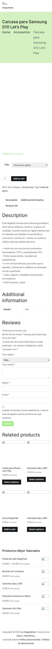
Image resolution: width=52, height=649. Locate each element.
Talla (6, 164)
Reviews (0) (12, 205)
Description (11, 200)
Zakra (19, 636)
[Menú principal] (47, 6)
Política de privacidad (29, 639)
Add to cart (19, 178)
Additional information (32, 200)
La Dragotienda (28, 632)
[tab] (11, 200)
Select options (11, 482)
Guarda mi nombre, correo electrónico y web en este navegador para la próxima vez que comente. (25, 414)
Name (6, 383)
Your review (8, 364)
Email (5, 394)
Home (6, 32)
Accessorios (22, 32)
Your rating (8, 354)
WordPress (29, 636)
